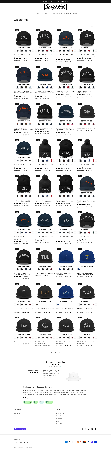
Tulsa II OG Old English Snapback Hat (23, 341)
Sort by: (73, 26)
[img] (55, 364)
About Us (16, 415)
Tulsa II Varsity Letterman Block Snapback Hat (85, 309)
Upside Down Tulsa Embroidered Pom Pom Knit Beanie (44, 165)
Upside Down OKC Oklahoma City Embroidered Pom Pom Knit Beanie (86, 165)
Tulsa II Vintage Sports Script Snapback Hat (63, 342)
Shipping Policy (60, 413)
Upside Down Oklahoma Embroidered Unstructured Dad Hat (65, 92)
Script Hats (20, 447)
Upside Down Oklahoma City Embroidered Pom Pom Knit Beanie (44, 200)
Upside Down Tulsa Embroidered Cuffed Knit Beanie (64, 165)
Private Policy (59, 418)
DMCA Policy (59, 421)
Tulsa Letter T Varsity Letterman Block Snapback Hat (23, 309)
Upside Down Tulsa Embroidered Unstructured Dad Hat (43, 55)
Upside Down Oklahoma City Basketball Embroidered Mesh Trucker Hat (87, 201)
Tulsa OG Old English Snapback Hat (86, 128)
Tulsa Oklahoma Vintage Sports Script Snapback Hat (86, 342)
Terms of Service (60, 423)
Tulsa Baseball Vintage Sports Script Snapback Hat (65, 309)
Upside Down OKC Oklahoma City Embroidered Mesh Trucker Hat (22, 55)
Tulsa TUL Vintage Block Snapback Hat (45, 273)
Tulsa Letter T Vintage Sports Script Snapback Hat (65, 274)
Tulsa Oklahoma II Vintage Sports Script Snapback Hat (43, 342)
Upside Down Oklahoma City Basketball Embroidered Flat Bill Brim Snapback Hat (23, 238)
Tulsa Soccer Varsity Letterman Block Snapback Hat (44, 309)
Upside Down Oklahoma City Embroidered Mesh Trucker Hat (22, 274)
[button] (15, 7)
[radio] (17, 50)
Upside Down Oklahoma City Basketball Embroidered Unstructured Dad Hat (23, 129)
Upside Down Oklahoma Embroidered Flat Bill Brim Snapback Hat (23, 165)
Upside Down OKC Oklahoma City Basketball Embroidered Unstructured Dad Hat (23, 93)
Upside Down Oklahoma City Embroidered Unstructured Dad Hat (86, 237)
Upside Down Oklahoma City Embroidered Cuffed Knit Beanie (64, 200)
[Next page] (59, 353)
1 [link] (51, 353)
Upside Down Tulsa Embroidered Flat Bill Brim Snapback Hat (44, 237)
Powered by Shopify (27, 447)
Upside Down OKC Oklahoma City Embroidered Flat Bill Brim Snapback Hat (65, 238)
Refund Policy (60, 415)
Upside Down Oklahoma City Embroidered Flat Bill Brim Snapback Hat (65, 129)
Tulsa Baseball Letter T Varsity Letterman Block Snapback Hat (85, 274)
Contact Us (17, 413)
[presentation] (33, 50)
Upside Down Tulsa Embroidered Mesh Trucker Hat (43, 128)
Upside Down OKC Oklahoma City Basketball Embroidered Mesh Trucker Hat (66, 56)
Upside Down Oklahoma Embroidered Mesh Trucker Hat (86, 92)
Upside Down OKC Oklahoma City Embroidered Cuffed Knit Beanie (22, 200)
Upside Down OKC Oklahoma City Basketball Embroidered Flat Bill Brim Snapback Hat (44, 93)
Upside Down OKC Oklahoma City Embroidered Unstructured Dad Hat (86, 55)
